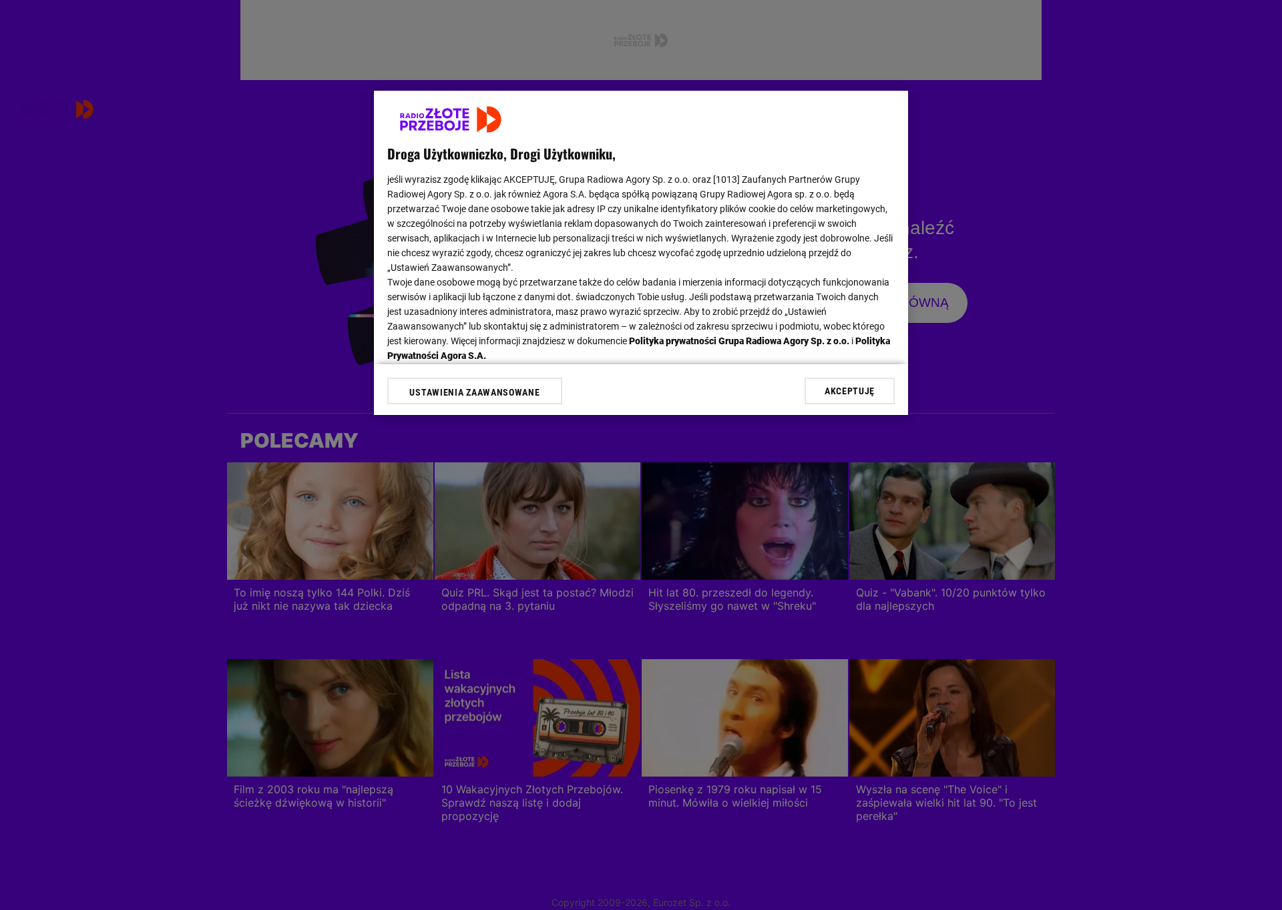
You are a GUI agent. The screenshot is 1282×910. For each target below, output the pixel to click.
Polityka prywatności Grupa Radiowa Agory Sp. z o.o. (739, 341)
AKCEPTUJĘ (850, 391)
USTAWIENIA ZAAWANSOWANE (474, 392)
